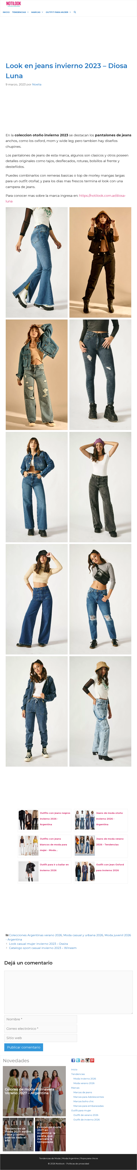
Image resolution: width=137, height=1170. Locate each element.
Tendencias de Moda (49, 1158)
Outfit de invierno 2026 (86, 1119)
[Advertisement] (69, 40)
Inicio (6, 12)
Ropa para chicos (89, 1158)
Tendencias (19, 12)
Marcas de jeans (82, 1092)
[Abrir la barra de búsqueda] (74, 12)
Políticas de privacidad (77, 1163)
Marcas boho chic (83, 1101)
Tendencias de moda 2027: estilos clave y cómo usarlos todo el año (18, 1134)
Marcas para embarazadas (88, 1106)
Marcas (35, 12)
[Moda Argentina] (14, 4)
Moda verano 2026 (84, 1083)
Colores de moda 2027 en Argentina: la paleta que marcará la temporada (49, 1134)
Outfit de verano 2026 (85, 1115)
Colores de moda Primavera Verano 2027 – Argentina (29, 1091)
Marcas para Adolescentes (88, 1097)
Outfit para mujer (57, 12)
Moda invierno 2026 (84, 1078)
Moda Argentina (43, 4)
